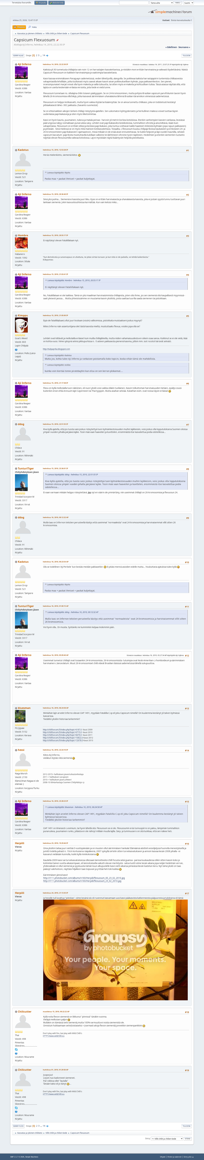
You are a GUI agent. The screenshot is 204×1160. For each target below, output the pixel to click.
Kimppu (23, 315)
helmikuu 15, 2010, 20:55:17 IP (55, 235)
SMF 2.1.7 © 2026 (17, 1157)
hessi (21, 750)
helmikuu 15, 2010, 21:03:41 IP (55, 274)
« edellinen (171, 47)
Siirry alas (18, 55)
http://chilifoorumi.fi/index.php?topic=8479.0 (62, 735)
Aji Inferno (24, 64)
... (41, 55)
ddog (21, 424)
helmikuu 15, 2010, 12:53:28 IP (55, 150)
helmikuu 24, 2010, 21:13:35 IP (55, 893)
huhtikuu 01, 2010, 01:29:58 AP (55, 1069)
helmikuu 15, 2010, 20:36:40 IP (55, 194)
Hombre (23, 235)
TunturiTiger (26, 468)
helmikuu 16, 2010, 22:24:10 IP (55, 750)
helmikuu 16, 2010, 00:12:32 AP (56, 517)
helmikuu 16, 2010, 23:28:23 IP (55, 801)
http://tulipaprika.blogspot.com (56, 349)
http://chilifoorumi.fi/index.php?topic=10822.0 (63, 737)
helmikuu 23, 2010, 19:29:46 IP (55, 843)
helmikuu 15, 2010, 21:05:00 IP (55, 315)
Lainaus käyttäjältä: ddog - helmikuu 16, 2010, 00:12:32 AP (72, 612)
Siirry (147, 1138)
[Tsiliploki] (16, 349)
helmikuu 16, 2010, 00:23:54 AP (56, 561)
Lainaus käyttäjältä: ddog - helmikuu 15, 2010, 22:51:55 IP (72, 474)
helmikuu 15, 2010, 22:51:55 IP (55, 424)
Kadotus (23, 150)
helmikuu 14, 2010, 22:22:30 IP (55, 64)
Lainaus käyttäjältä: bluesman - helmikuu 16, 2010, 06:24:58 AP (74, 807)
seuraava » (184, 47)
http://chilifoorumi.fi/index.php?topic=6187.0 (62, 729)
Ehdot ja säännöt (175, 1157)
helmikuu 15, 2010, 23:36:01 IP (55, 468)
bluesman (24, 708)
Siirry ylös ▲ (189, 1157)
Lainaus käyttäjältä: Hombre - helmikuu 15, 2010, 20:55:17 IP (73, 280)
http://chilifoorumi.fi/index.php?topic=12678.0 (63, 740)
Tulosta (186, 55)
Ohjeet (162, 1157)
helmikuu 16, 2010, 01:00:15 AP (56, 606)
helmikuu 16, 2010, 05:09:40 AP (56, 655)
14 (44, 55)
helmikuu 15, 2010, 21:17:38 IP (55, 383)
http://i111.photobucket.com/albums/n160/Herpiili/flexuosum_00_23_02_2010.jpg (84, 878)
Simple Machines (31, 1157)
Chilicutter (24, 1011)
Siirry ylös (18, 1126)
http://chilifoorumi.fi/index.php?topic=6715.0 (62, 732)
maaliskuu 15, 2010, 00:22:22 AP (56, 1011)
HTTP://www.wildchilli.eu (53, 1036)
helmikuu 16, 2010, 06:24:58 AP (56, 708)
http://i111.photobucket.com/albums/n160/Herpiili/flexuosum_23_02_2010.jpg (82, 881)
